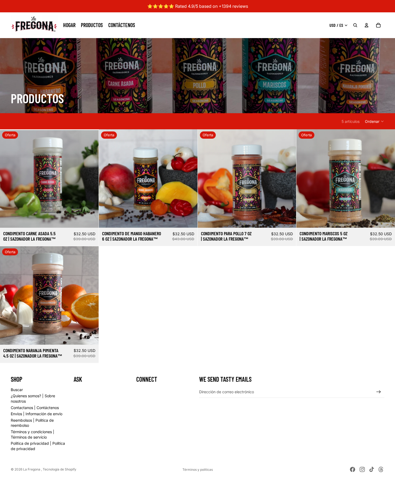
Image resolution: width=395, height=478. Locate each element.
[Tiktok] (371, 469)
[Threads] (381, 469)
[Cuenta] (366, 25)
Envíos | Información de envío (36, 413)
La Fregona (32, 469)
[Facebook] (352, 469)
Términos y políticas (197, 470)
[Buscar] (355, 25)
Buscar (17, 389)
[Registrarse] (378, 391)
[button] (374, 121)
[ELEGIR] (90, 220)
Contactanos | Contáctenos (35, 407)
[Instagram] (362, 469)
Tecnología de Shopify (59, 469)
